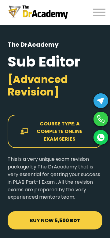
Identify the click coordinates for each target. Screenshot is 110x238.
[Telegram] (101, 100)
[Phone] (101, 119)
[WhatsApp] (101, 137)
